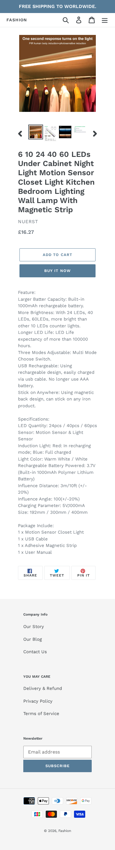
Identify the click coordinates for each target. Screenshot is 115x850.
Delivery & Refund (42, 688)
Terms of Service (41, 713)
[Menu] (104, 20)
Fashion (16, 19)
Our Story (33, 626)
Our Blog (32, 639)
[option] (35, 132)
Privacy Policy (37, 701)
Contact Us (35, 651)
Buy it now (57, 270)
